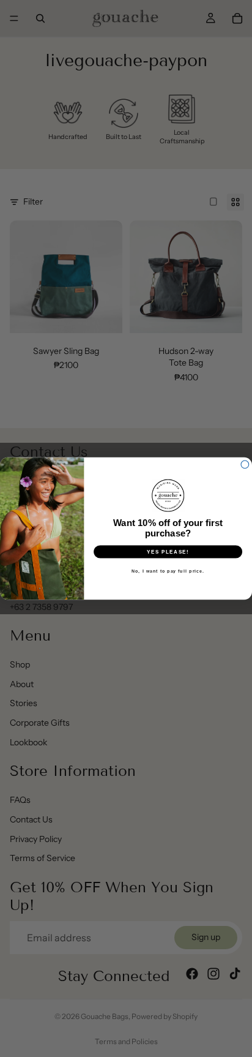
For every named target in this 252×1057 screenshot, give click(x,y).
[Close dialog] (245, 464)
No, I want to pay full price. (168, 571)
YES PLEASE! (168, 551)
